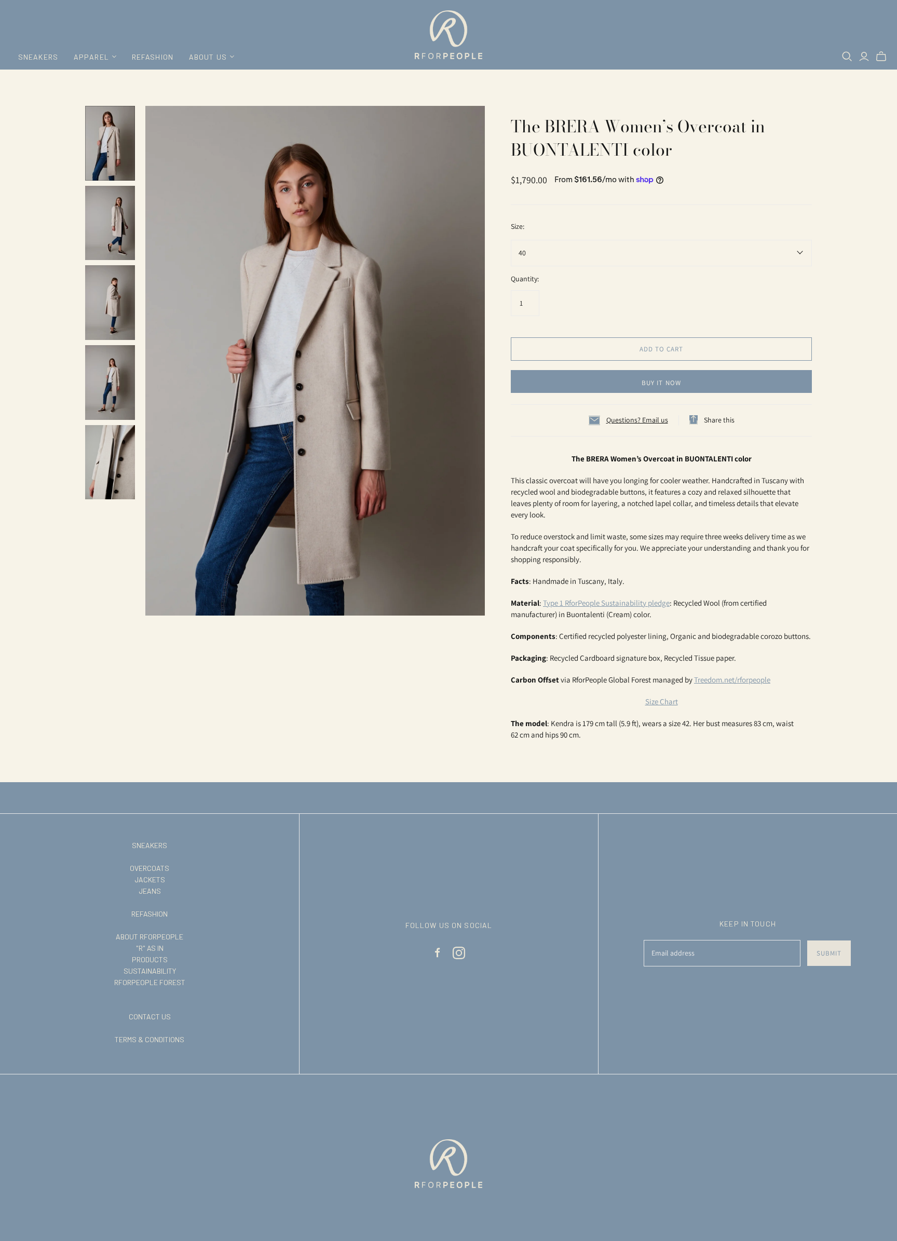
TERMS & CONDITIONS (149, 1039)
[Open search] (847, 56)
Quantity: (525, 278)
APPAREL (91, 56)
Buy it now (661, 382)
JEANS (150, 891)
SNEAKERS (38, 56)
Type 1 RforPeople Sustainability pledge (606, 603)
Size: (517, 226)
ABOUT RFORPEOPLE (149, 936)
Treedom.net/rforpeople (732, 680)
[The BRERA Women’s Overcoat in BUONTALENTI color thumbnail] (110, 143)
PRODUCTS (150, 959)
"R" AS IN (150, 948)
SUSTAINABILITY (150, 970)
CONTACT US (150, 1016)
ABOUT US (208, 56)
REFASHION (152, 56)
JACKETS (149, 879)
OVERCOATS (149, 868)
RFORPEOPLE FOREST (149, 982)
